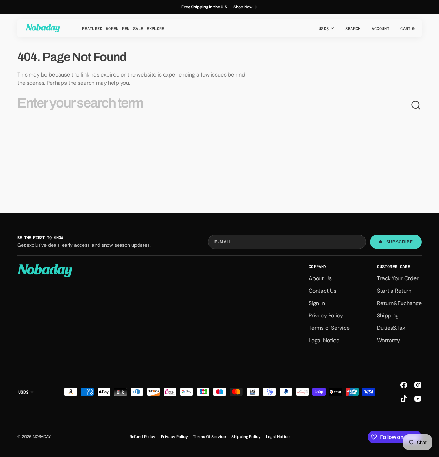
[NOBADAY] (43, 28)
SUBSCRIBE (399, 242)
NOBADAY (42, 436)
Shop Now (243, 7)
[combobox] (214, 105)
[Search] (416, 105)
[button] (352, 28)
